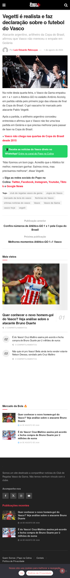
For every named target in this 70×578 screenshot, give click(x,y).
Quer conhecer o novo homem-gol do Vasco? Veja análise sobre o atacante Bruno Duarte (28, 318)
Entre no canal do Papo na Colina (36, 153)
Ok (21, 573)
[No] (66, 571)
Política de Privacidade (13, 561)
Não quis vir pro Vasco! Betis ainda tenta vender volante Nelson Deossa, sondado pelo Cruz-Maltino (39, 353)
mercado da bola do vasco (17, 197)
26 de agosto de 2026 (29, 425)
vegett (22, 207)
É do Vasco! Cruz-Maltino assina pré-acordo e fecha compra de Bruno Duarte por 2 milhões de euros (38, 338)
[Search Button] (66, 5)
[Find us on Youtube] (29, 496)
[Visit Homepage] (34, 5)
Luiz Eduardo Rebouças (26, 49)
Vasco (37, 202)
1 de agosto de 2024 (53, 49)
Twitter (16, 182)
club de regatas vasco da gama (26, 193)
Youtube (54, 182)
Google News (15, 186)
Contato (40, 557)
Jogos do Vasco (54, 193)
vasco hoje (9, 207)
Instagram (41, 182)
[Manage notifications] (62, 570)
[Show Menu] (4, 5)
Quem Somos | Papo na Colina (17, 557)
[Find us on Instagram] (21, 496)
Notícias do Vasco (44, 197)
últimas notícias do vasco (17, 202)
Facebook (27, 182)
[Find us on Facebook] (5, 496)
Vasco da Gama (52, 202)
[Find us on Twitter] (13, 496)
